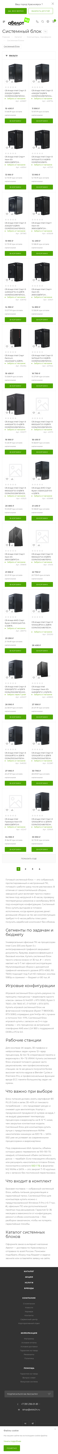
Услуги (29, 1282)
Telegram (33, 1423)
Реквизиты (29, 1354)
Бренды (29, 1288)
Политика (29, 1358)
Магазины (29, 1339)
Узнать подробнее (12, 1441)
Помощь (29, 1368)
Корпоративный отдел (29, 1323)
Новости (29, 1307)
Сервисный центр (29, 1319)
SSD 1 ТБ (35, 1165)
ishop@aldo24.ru (31, 1409)
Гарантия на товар (29, 1350)
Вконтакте (25, 1423)
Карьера (29, 1311)
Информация (29, 1333)
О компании (29, 1303)
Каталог (29, 1271)
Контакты (29, 1315)
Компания (28, 1298)
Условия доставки (29, 1346)
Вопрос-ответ (29, 1378)
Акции (29, 1277)
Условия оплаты (29, 1342)
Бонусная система (29, 1381)
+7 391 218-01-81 (29, 1404)
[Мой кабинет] (48, 21)
